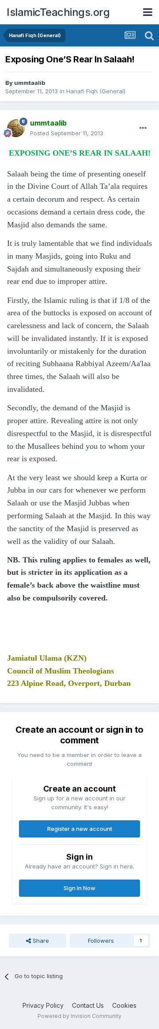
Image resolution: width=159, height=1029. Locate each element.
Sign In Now (79, 887)
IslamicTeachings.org (58, 12)
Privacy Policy (43, 1005)
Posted (66, 133)
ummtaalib (29, 82)
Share (40, 940)
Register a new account (79, 828)
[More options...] (143, 128)
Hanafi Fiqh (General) (95, 91)
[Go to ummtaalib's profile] (16, 128)
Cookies (124, 1005)
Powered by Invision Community (79, 1016)
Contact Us (88, 1005)
